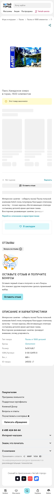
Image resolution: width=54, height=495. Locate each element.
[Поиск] (27, 491)
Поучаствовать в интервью (14, 416)
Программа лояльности (13, 397)
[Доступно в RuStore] (36, 478)
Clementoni (30, 344)
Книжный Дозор (9, 406)
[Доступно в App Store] (17, 478)
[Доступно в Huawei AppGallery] (30, 478)
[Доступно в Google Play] (23, 478)
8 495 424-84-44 (11, 430)
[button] (27, 436)
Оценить (48, 180)
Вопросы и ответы (10, 411)
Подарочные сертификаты (14, 402)
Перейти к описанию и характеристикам (20, 216)
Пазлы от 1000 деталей (35, 339)
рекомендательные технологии (17, 463)
